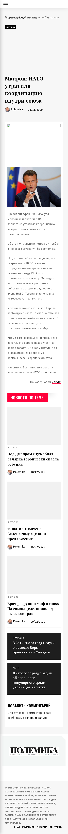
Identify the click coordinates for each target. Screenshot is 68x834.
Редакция (28, 826)
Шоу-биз (10, 27)
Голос (56, 382)
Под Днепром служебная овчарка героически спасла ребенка (33, 459)
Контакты (56, 826)
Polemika (17, 109)
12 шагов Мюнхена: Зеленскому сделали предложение (26, 533)
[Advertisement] (34, 52)
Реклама (42, 826)
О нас (17, 826)
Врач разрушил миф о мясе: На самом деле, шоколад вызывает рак (33, 608)
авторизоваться (36, 718)
